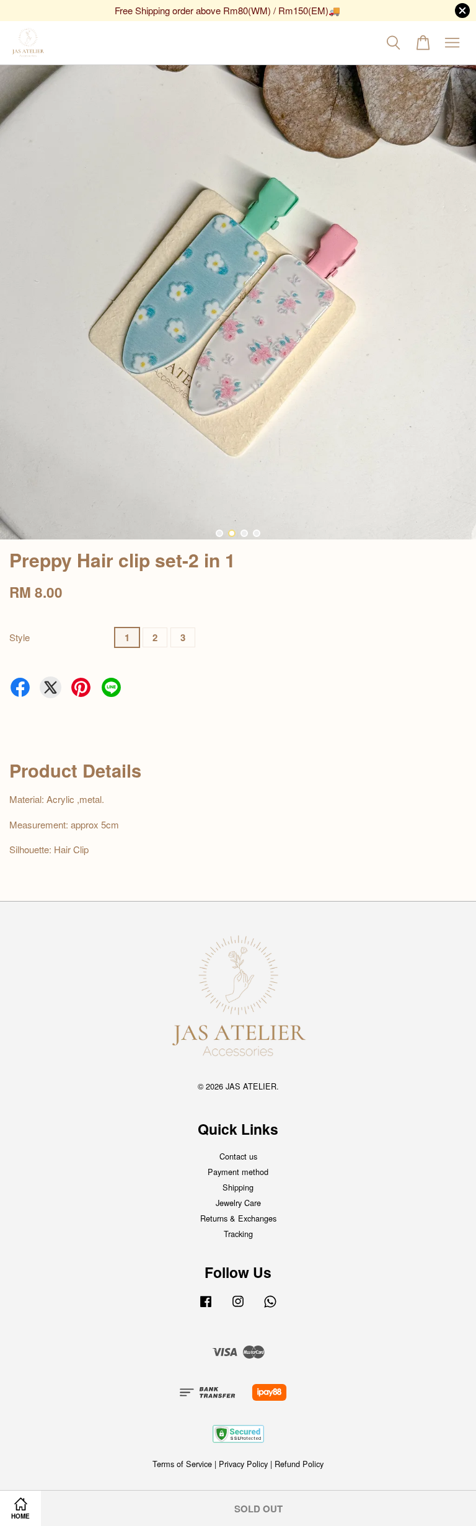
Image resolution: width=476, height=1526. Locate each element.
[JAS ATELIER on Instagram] (238, 1307)
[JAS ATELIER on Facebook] (205, 1307)
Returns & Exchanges (238, 1218)
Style (19, 637)
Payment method (238, 1172)
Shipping (238, 1187)
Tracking (238, 1234)
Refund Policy (299, 1464)
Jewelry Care (238, 1203)
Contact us (238, 1156)
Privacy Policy (243, 1464)
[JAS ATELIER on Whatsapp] (270, 1307)
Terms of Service (182, 1464)
